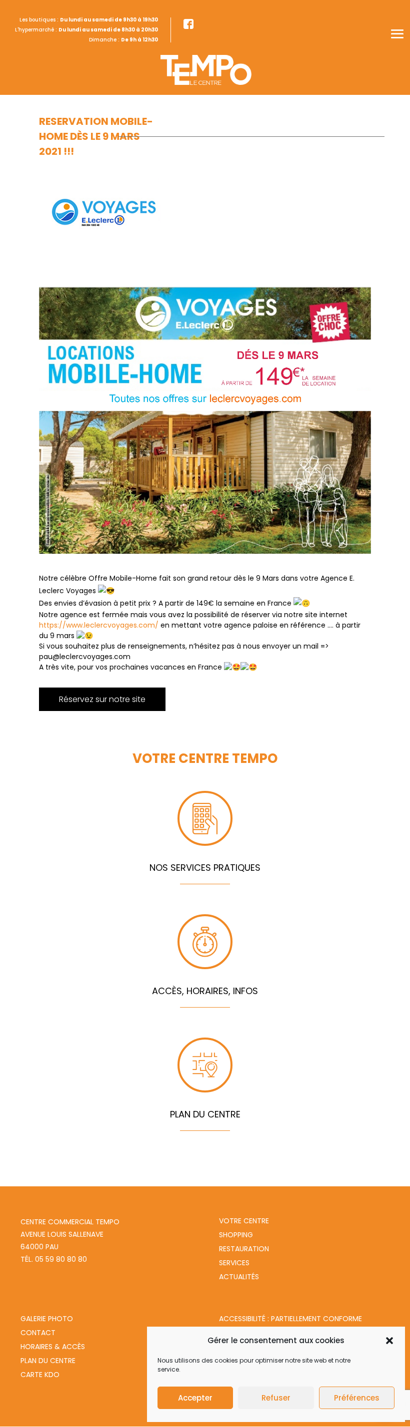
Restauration (244, 1249)
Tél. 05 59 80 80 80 (53, 1259)
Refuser (276, 1398)
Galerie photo (46, 1319)
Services (234, 1263)
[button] (389, 1341)
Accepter (195, 1398)
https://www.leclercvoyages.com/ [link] (98, 625)
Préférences (357, 1398)
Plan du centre (48, 1361)
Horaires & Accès (52, 1347)
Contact (38, 1333)
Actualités (239, 1277)
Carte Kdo (40, 1375)
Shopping (236, 1235)
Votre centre (244, 1221)
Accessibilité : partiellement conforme (290, 1319)
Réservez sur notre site (102, 699)
